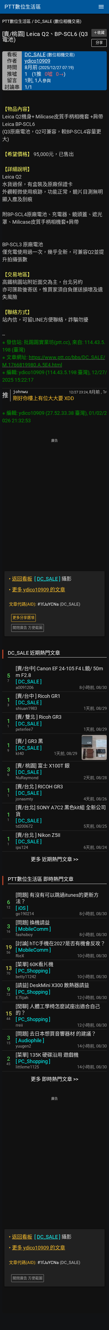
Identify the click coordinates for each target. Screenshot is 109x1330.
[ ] (29, 682)
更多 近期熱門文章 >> (54, 859)
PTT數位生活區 (16, 21)
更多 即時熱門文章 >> (54, 1079)
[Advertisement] (54, 501)
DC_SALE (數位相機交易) (58, 21)
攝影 (40, 579)
